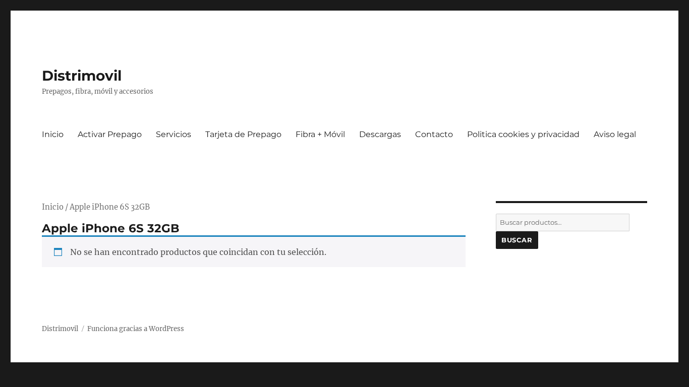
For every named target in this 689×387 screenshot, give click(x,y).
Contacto (434, 134)
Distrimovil (82, 75)
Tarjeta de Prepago (243, 134)
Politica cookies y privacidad (523, 134)
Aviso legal (615, 134)
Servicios (173, 134)
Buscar (517, 240)
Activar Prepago (110, 134)
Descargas (380, 134)
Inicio (53, 134)
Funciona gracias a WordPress (135, 329)
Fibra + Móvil (320, 134)
